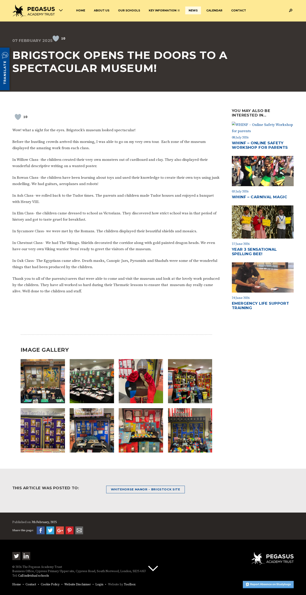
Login (99, 584)
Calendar (214, 10)
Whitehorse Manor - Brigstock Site (145, 489)
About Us (101, 10)
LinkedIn (26, 556)
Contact (238, 10)
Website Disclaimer (77, 584)
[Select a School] (37, 11)
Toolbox (130, 584)
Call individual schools (33, 576)
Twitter (16, 556)
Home (80, 10)
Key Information (163, 10)
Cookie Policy (50, 584)
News (193, 10)
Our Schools (129, 10)
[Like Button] (55, 38)
